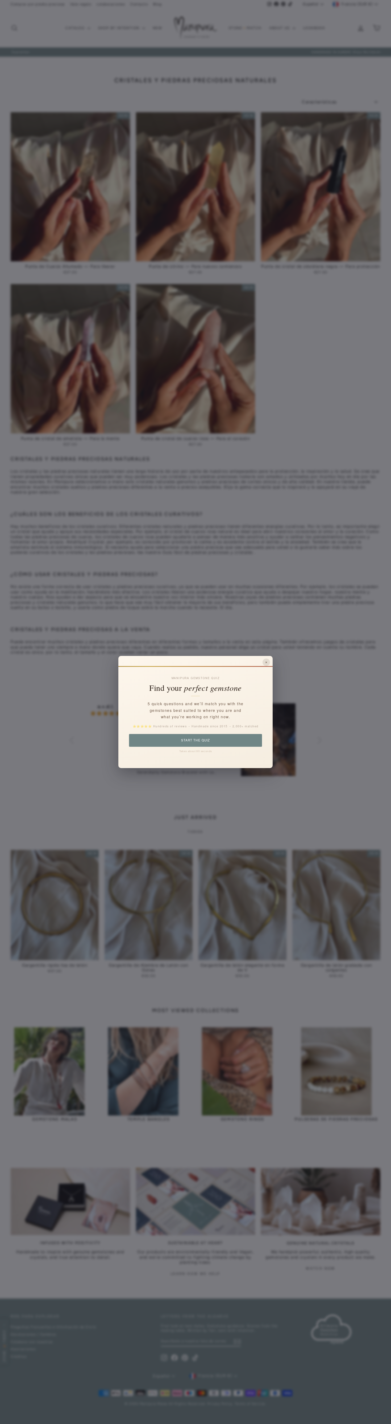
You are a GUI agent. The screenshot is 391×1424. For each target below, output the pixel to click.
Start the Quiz (195, 740)
